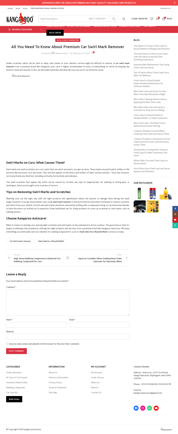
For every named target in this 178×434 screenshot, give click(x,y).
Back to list (67, 258)
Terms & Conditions (58, 387)
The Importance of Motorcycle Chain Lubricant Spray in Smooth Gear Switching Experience (151, 56)
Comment (11, 287)
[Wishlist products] (151, 19)
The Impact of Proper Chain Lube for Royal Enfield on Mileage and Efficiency (152, 47)
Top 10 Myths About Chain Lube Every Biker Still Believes (151, 74)
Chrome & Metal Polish (16, 382)
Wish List (95, 382)
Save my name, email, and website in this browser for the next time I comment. (44, 343)
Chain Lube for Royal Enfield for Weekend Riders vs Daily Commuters (151, 116)
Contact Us (96, 392)
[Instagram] (142, 408)
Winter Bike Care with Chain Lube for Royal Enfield (151, 162)
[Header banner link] (85, 3)
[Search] (124, 19)
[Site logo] (20, 18)
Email (72, 319)
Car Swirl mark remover (20, 241)
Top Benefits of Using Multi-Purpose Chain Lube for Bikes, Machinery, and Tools (151, 152)
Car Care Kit (12, 392)
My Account (96, 372)
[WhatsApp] (149, 408)
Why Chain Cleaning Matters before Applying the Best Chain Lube (150, 100)
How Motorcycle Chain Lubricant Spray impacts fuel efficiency (152, 170)
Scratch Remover (70, 40)
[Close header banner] (174, 3)
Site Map (53, 392)
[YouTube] (156, 408)
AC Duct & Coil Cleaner (17, 377)
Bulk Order (14, 399)
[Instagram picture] (140, 193)
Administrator (61, 53)
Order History (97, 377)
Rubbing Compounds (15, 387)
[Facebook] (136, 408)
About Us (53, 372)
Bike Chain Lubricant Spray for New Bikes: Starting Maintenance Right (150, 92)
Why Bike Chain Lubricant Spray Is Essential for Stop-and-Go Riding (149, 108)
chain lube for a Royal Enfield (51, 241)
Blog (59, 40)
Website (10, 331)
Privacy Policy (55, 382)
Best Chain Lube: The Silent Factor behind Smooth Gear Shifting (149, 124)
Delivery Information (58, 377)
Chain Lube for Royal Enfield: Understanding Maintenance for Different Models (148, 83)
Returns (94, 387)
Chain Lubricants (14, 372)
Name (9, 319)
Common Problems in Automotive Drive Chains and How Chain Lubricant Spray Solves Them (152, 142)
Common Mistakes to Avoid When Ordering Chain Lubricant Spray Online (151, 132)
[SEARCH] (114, 19)
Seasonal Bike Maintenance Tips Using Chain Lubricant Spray (151, 66)
